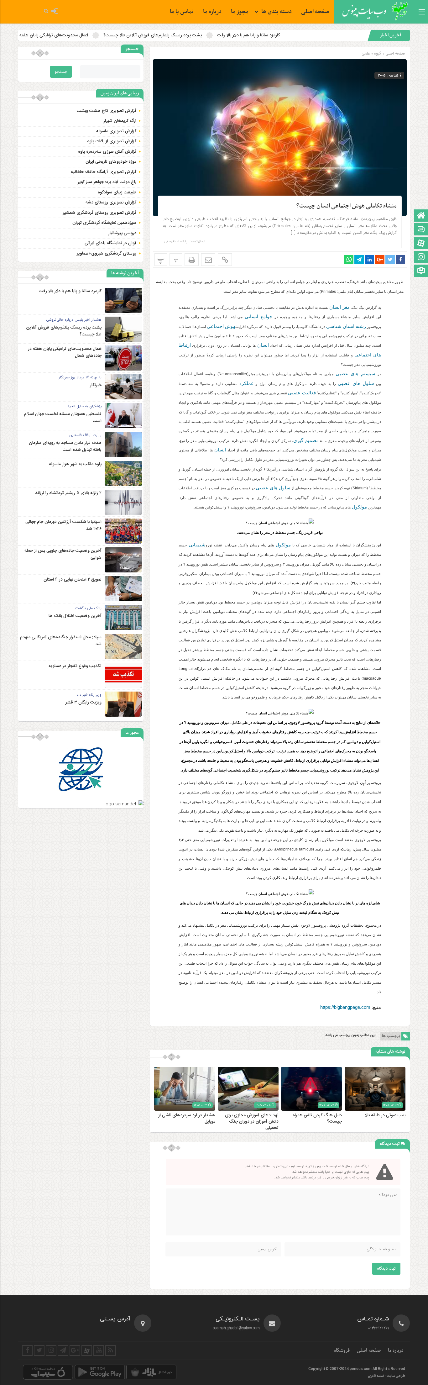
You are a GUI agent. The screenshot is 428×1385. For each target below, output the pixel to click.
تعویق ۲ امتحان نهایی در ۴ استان (73, 579)
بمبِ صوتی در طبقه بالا (385, 1115)
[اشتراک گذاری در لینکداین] (369, 259)
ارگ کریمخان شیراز (119, 121)
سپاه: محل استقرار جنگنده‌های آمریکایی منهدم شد (61, 641)
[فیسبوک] (27, 1350)
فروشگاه (342, 1350)
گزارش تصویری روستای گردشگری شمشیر (99, 213)
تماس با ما (182, 12)
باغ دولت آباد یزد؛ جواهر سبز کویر (107, 182)
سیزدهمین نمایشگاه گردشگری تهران (104, 223)
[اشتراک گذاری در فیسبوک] (400, 259)
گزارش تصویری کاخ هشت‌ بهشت (106, 111)
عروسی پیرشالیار (122, 233)
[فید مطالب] (110, 1350)
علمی (366, 53)
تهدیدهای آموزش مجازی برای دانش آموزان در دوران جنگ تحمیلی (252, 1122)
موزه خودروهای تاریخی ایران (111, 162)
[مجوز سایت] (421, 271)
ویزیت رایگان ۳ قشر (83, 702)
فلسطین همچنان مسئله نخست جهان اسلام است (63, 417)
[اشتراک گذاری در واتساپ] (348, 259)
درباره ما (212, 12)
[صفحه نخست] (421, 216)
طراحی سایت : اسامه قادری (386, 1376)
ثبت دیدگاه (386, 1268)
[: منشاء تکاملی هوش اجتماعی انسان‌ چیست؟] (208, 259)
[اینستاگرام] (421, 257)
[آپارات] (421, 244)
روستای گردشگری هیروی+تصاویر (106, 253)
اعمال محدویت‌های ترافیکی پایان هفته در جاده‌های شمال (109, 35)
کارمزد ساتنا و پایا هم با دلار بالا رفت (320, 35)
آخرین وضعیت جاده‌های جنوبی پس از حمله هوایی (63, 554)
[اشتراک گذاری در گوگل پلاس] (379, 259)
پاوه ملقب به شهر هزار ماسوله (75, 464)
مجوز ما (239, 12)
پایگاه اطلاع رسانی (175, 241)
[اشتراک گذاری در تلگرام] (359, 259)
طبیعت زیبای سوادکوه (117, 192)
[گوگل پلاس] (75, 1350)
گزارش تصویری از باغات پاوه (111, 141)
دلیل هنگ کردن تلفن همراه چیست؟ (317, 1118)
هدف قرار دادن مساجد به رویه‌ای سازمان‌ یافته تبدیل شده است (65, 446)
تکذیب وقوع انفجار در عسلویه (75, 666)
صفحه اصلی (315, 12)
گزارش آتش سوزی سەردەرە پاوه (107, 151)
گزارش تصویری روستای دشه (111, 202)
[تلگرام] (63, 1350)
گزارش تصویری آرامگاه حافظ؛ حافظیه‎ (103, 172)
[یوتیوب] (98, 1350)
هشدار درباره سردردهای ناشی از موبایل (186, 1118)
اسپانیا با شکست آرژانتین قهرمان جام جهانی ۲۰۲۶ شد (63, 525)
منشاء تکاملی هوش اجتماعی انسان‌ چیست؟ (346, 206)
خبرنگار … (34, 35)
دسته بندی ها (276, 12)
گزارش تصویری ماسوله (116, 131)
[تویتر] (39, 1350)
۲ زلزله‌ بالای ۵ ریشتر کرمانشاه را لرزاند (68, 493)
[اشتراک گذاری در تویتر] (390, 259)
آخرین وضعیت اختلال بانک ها (75, 616)
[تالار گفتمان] (421, 230)
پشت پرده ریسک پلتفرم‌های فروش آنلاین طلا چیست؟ (224, 35)
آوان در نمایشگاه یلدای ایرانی (110, 243)
